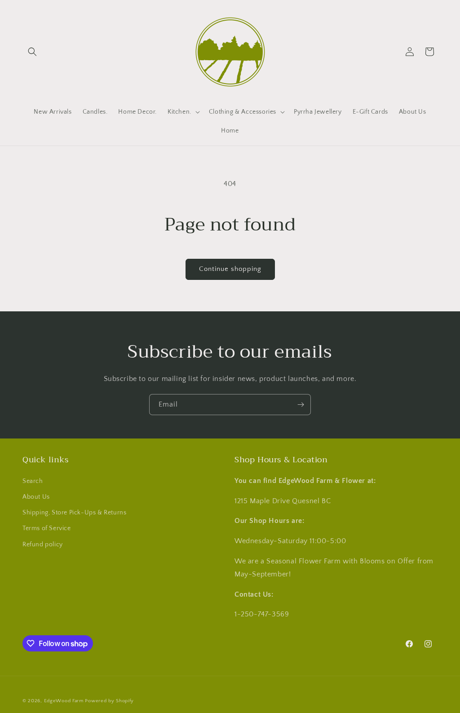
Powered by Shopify (109, 701)
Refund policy (42, 544)
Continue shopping (230, 269)
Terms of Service (46, 528)
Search (32, 481)
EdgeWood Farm (64, 701)
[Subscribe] (300, 404)
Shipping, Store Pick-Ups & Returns (74, 512)
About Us (36, 496)
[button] (32, 52)
